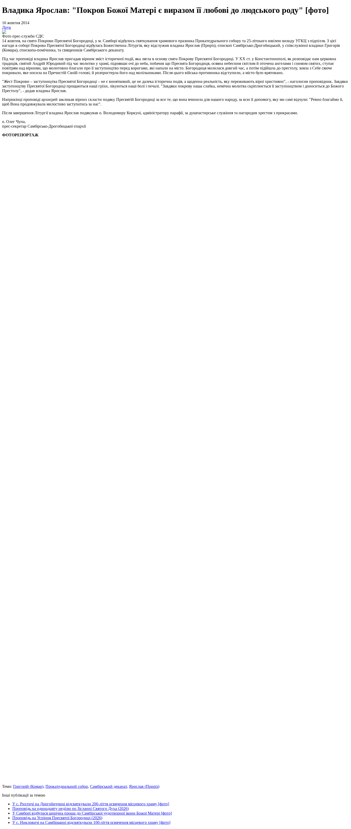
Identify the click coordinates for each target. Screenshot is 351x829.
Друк (6, 27)
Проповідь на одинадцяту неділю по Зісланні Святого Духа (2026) (70, 808)
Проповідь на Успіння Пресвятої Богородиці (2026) (57, 818)
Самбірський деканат (108, 786)
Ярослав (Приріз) (144, 786)
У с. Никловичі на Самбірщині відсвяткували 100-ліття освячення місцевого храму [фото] (91, 822)
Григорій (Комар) (28, 786)
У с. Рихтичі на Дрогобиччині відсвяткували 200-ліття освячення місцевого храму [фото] (90, 804)
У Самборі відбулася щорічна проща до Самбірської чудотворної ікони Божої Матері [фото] (92, 813)
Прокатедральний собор (66, 786)
